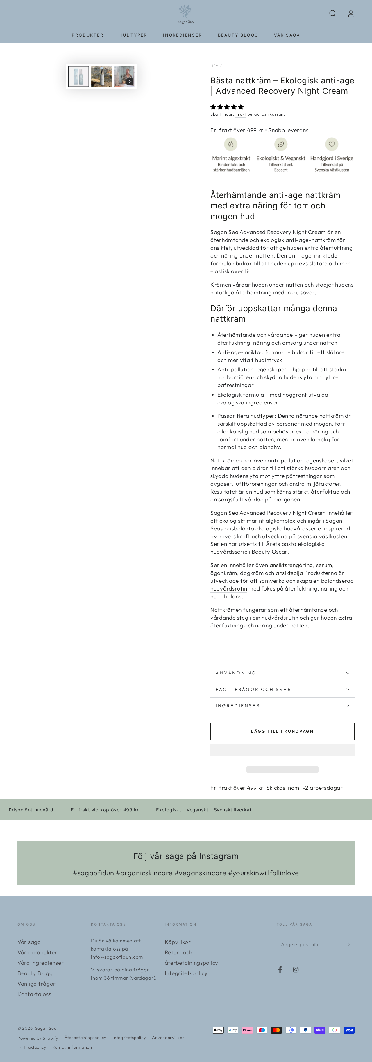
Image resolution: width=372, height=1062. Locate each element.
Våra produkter (37, 952)
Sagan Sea (45, 1028)
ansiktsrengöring (291, 564)
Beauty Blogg (35, 973)
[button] (227, 106)
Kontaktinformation (72, 1047)
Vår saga (29, 941)
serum (324, 564)
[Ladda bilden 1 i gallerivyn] (78, 76)
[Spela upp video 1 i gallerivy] (124, 76)
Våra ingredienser (40, 962)
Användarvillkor (168, 1037)
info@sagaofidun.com (117, 957)
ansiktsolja (289, 572)
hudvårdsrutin (228, 588)
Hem (214, 66)
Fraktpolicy (35, 1047)
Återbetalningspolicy (85, 1037)
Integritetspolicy (186, 973)
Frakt (240, 114)
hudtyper (263, 415)
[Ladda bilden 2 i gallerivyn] (101, 76)
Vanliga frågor (36, 983)
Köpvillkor (178, 941)
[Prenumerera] (350, 944)
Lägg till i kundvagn (282, 731)
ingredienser (262, 402)
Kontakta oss (34, 994)
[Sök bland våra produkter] (332, 13)
